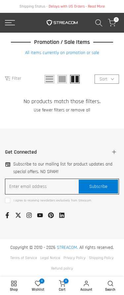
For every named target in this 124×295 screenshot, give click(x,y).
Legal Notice (50, 257)
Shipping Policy (101, 257)
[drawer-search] (99, 23)
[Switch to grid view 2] (75, 79)
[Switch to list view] (49, 79)
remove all (80, 110)
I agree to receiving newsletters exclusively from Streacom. (53, 200)
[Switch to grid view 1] (62, 79)
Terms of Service (23, 257)
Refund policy (62, 268)
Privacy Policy (74, 257)
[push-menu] (10, 22)
